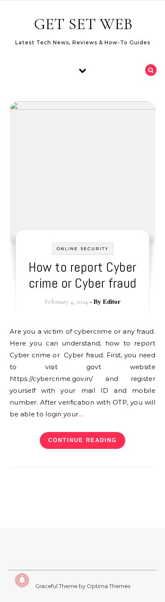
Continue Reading (82, 440)
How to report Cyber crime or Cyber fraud (82, 275)
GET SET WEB (83, 24)
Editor (112, 301)
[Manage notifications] (22, 580)
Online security (83, 248)
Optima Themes (108, 586)
